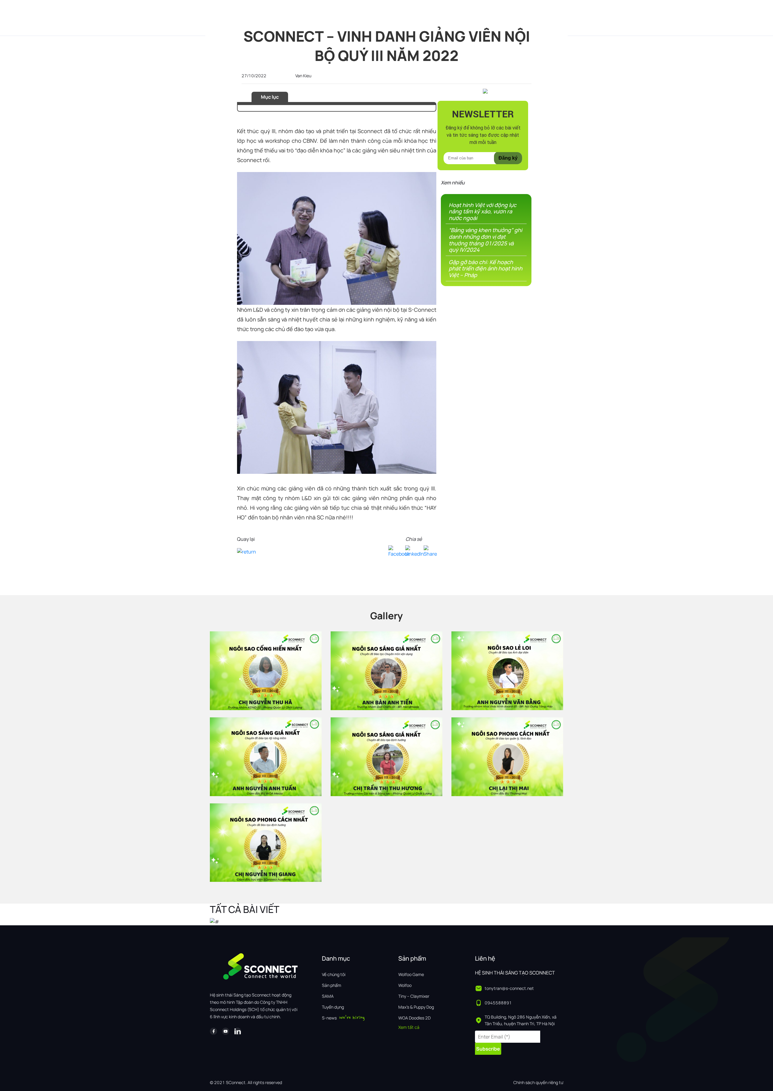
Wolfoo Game (411, 974)
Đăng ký (508, 158)
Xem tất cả (408, 1027)
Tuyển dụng (333, 1007)
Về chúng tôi (333, 974)
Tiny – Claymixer (413, 996)
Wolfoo (405, 985)
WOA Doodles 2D (414, 1018)
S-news (329, 1018)
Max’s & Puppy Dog (416, 1007)
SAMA (328, 996)
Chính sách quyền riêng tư (538, 1082)
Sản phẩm (331, 985)
